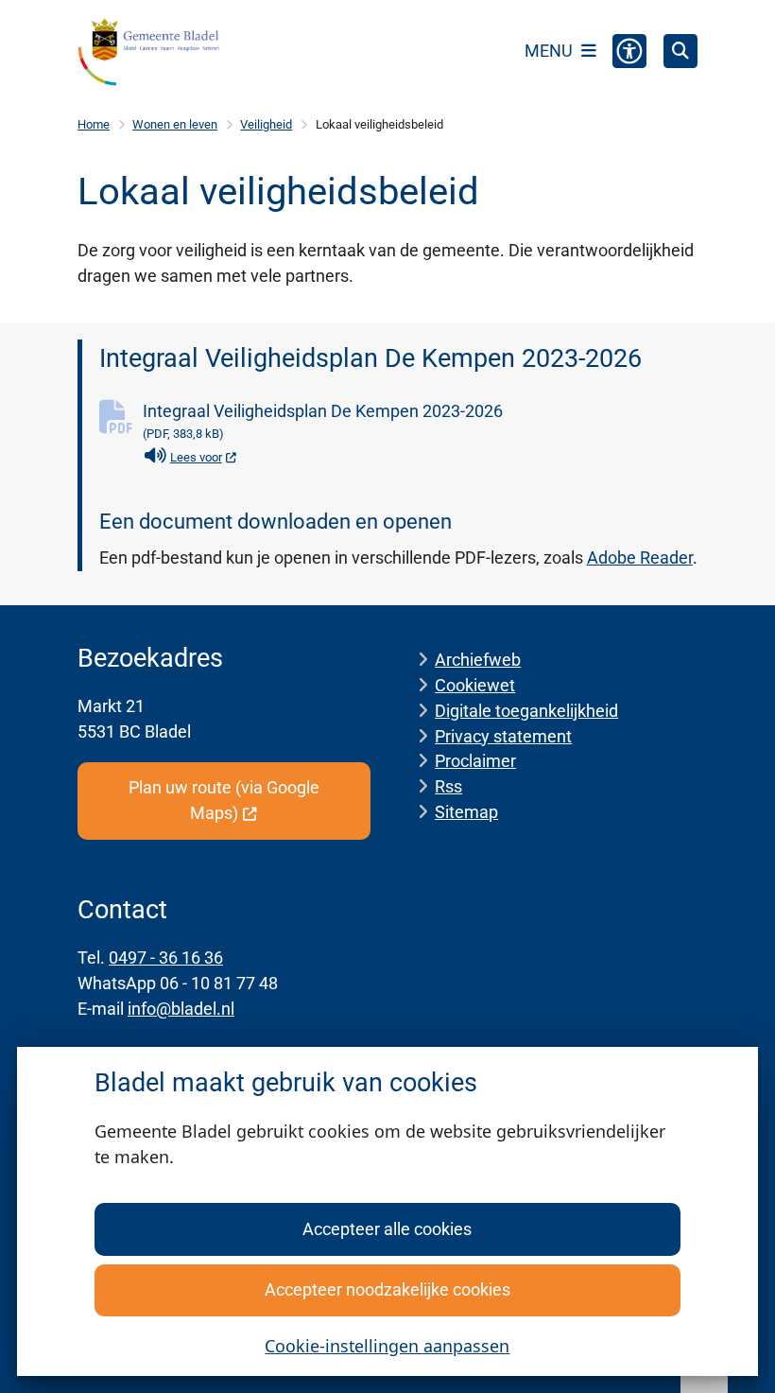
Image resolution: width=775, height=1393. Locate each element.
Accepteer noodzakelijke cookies (387, 1289)
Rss (448, 786)
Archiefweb (478, 660)
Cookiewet (475, 685)
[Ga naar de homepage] (148, 51)
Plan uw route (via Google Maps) (224, 800)
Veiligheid (266, 124)
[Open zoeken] (680, 51)
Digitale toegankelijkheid (526, 711)
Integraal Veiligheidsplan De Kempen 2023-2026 (323, 421)
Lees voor (204, 457)
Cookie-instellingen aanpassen (387, 1345)
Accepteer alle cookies (387, 1229)
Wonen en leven (174, 124)
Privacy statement (503, 736)
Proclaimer (475, 761)
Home (94, 124)
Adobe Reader (640, 557)
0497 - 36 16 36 (166, 957)
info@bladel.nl (181, 1009)
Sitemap (466, 812)
